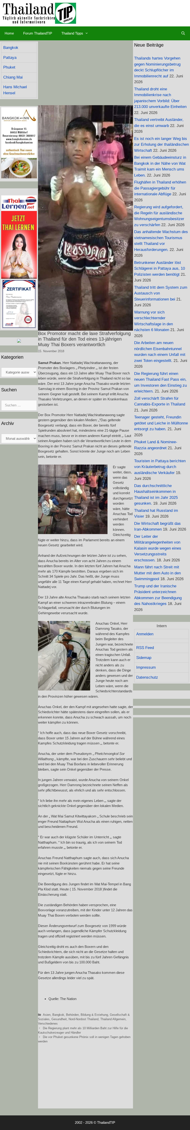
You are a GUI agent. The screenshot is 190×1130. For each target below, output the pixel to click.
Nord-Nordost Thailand (83, 1019)
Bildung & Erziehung (94, 1014)
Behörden (72, 1014)
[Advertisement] (85, 72)
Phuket (9, 67)
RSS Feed (145, 648)
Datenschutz (147, 677)
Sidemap (143, 657)
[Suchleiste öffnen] (183, 33)
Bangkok (58, 1014)
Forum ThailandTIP (37, 33)
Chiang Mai (13, 77)
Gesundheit (59, 1019)
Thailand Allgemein (113, 1019)
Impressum (146, 667)
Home (9, 33)
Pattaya (9, 57)
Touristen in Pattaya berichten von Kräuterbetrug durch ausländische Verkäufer (160, 467)
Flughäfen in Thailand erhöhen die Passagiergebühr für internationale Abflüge (160, 188)
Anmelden (144, 634)
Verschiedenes (48, 1023)
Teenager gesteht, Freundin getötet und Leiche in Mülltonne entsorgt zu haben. (161, 423)
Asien (47, 1014)
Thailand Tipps (72, 33)
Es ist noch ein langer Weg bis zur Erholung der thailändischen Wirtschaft (161, 144)
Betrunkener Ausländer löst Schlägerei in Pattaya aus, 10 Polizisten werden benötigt (159, 268)
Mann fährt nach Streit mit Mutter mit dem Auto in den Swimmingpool (157, 573)
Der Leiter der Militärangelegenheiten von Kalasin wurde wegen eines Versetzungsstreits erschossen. (157, 548)
